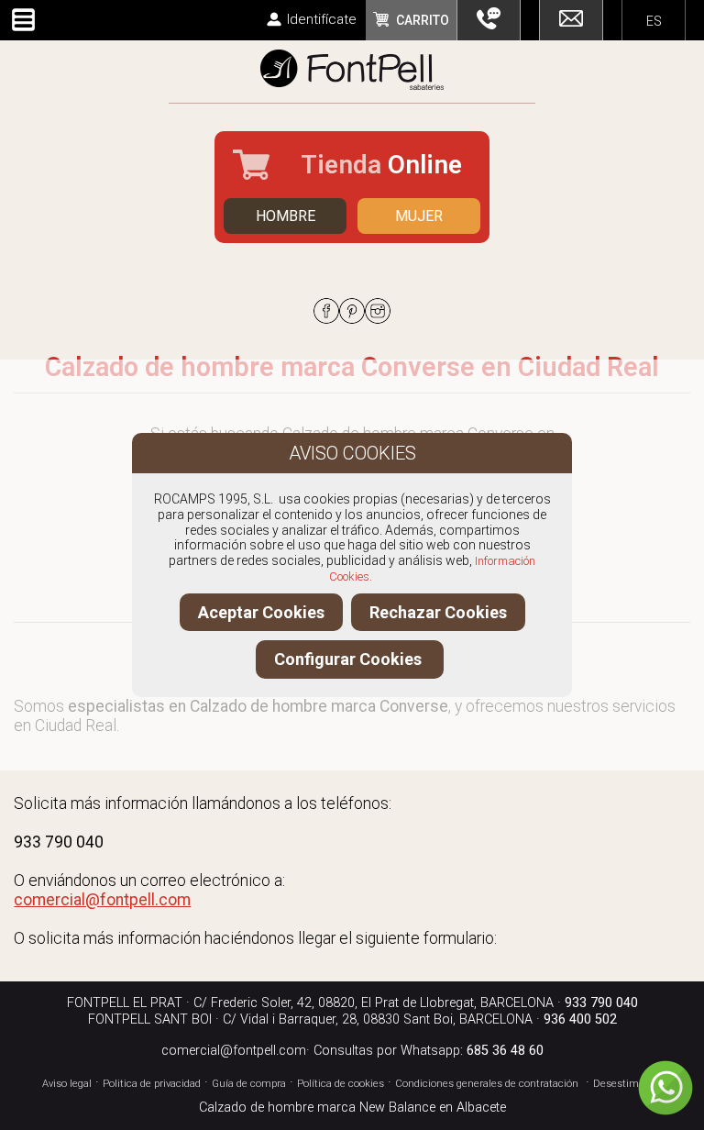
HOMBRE (285, 216)
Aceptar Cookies (261, 612)
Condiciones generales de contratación (486, 1084)
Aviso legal (67, 1084)
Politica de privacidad (152, 1084)
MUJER (419, 216)
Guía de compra (249, 1084)
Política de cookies (340, 1084)
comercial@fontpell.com (233, 1050)
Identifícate (322, 19)
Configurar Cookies (349, 659)
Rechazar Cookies (438, 612)
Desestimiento (628, 1084)
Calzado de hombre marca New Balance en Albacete (352, 1107)
